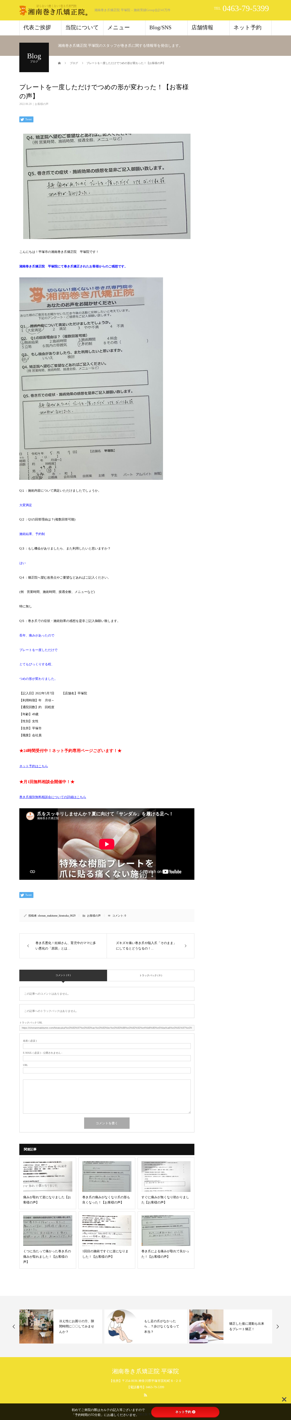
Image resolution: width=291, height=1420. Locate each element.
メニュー (118, 27)
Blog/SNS (160, 27)
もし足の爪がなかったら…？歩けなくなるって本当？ (161, 1326)
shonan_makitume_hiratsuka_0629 (56, 915)
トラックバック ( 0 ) (150, 975)
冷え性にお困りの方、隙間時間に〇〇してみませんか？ (76, 1326)
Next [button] (277, 1326)
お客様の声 (41, 104)
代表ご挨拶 (37, 27)
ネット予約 (247, 27)
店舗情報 (202, 27)
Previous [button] (14, 1326)
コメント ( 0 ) (63, 975)
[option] (60, 1326)
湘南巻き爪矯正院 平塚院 (145, 1371)
